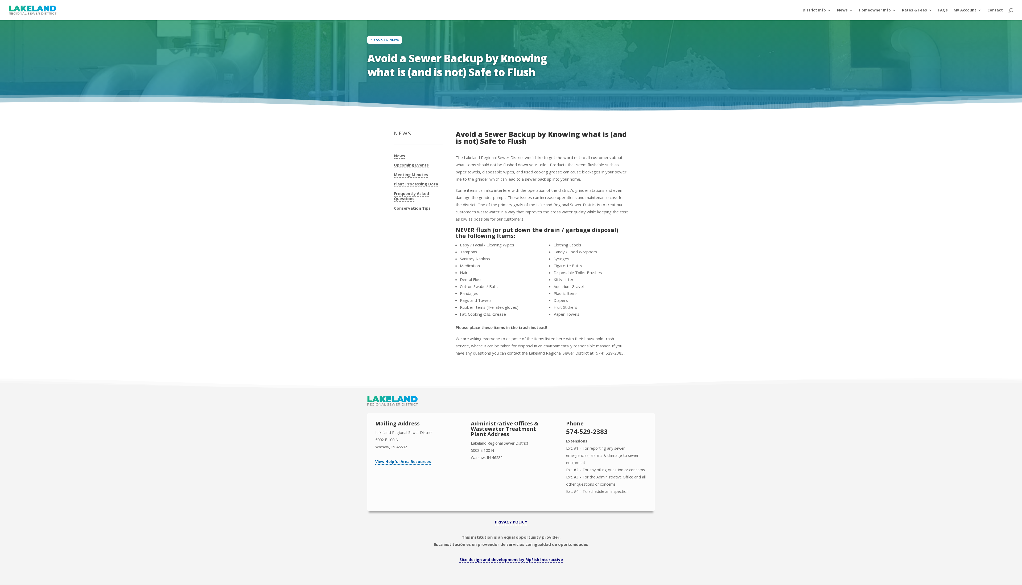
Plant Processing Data (416, 183)
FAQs (943, 10)
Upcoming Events (411, 165)
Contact (995, 10)
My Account (965, 10)
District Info (814, 10)
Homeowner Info (875, 10)
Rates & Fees (914, 10)
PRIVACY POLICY (511, 522)
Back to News (386, 39)
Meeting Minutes (411, 174)
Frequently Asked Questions (411, 196)
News (842, 10)
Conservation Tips (412, 208)
